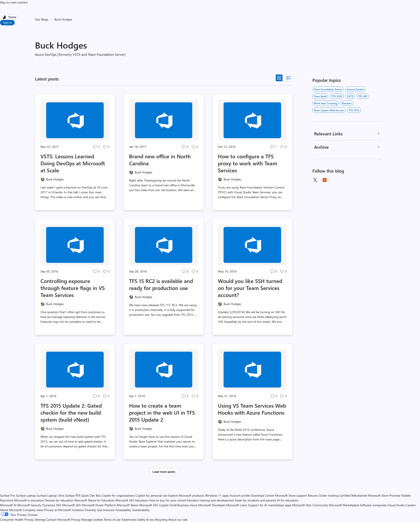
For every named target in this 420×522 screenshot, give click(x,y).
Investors (78, 510)
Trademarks (128, 519)
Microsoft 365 (71, 505)
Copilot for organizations (118, 495)
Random (347, 103)
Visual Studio (396, 505)
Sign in (7, 22)
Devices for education (59, 500)
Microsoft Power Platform (99, 505)
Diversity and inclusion (100, 510)
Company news (33, 510)
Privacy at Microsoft (57, 510)
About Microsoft (11, 510)
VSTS (350, 96)
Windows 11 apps (217, 495)
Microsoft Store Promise (384, 495)
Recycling (161, 519)
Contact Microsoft (58, 519)
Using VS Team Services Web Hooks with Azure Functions (252, 409)
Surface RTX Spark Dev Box (83, 495)
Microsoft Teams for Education (94, 500)
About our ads (177, 519)
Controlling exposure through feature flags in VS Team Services (72, 287)
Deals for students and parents (255, 500)
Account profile (240, 495)
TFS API (362, 96)
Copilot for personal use (151, 495)
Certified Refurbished (353, 495)
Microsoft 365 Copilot (154, 505)
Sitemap (40, 519)
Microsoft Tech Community (310, 505)
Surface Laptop (26, 495)
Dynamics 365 (51, 505)
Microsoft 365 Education (132, 500)
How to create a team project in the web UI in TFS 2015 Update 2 (162, 412)
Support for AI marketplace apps (269, 505)
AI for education (287, 500)
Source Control (355, 89)
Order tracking (328, 495)
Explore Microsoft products (186, 495)
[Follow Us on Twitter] (315, 180)
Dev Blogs (41, 19)
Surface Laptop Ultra (50, 495)
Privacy (76, 519)
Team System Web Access (329, 110)
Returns (313, 495)
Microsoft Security (29, 505)
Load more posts (163, 472)
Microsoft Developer (211, 505)
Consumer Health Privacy (17, 519)
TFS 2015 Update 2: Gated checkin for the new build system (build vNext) (71, 412)
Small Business (179, 505)
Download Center (262, 495)
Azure (193, 505)
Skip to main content (14, 2)
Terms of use (112, 519)
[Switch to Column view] (288, 77)
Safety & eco (145, 519)
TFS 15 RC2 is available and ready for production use (161, 284)
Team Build (320, 96)
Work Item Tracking (325, 103)
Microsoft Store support (291, 495)
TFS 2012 (354, 110)
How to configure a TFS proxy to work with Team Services (247, 163)
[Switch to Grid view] (279, 77)
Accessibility (123, 510)
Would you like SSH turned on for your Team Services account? (250, 287)
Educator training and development (210, 500)
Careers (411, 505)
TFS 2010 (336, 96)
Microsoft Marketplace (344, 505)
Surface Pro (7, 495)
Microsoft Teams (127, 505)
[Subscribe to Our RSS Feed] (324, 180)
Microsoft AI (8, 505)
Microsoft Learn (236, 505)
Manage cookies (92, 519)
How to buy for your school (167, 500)
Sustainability (141, 510)
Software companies (373, 505)
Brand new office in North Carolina (160, 160)
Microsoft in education (29, 500)
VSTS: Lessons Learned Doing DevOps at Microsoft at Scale (72, 163)
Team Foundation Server (328, 89)
